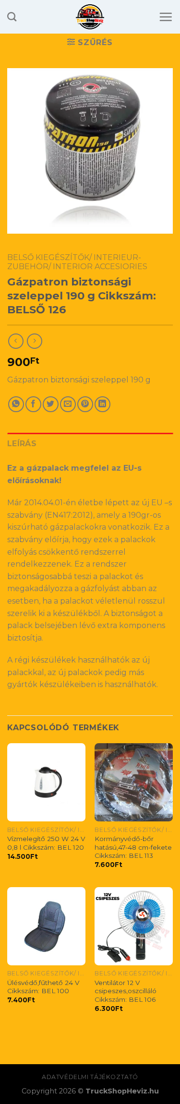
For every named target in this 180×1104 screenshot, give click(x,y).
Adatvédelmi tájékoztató (90, 1076)
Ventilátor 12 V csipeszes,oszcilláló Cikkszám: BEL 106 (125, 991)
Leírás (21, 443)
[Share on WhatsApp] (16, 404)
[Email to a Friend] (68, 404)
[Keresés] (11, 16)
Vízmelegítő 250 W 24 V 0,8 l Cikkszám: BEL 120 (46, 843)
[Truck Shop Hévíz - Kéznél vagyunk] (90, 17)
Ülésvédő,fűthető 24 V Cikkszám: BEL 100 (43, 987)
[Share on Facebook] (33, 404)
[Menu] (165, 16)
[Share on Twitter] (51, 404)
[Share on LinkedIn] (102, 404)
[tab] (90, 444)
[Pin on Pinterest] (85, 404)
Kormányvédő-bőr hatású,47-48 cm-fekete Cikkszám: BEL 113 (133, 847)
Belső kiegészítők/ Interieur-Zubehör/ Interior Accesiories (77, 262)
